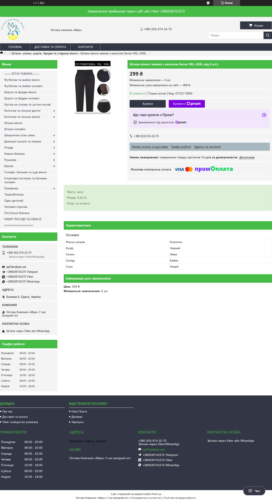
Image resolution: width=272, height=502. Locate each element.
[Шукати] (268, 35)
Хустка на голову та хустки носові (27, 104)
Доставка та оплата (50, 47)
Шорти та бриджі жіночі (20, 92)
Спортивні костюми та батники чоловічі (25, 180)
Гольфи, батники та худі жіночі (25, 172)
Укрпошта (77, 422)
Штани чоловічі (14, 129)
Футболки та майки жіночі (22, 80)
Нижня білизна (14, 153)
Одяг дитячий (13, 200)
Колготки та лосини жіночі (22, 116)
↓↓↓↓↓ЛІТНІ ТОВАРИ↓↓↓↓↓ (22, 73)
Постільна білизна (16, 213)
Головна (15, 47)
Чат (257, 491)
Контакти (85, 47)
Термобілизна (14, 194)
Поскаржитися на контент (146, 497)
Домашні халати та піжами (22, 141)
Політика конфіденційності (180, 497)
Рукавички (11, 188)
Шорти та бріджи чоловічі (21, 98)
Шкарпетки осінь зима (19, 135)
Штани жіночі (13, 123)
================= (18, 225)
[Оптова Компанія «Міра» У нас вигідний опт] (13, 41)
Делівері (76, 416)
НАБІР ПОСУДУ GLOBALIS (22, 219)
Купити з (179, 103)
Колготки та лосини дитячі (22, 110)
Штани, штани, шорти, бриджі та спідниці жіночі (45, 53)
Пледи (8, 147)
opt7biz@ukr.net (16, 267)
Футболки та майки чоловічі (23, 86)
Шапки (8, 166)
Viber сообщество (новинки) (20, 422)
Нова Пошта (79, 411)
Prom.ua (156, 494)
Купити (148, 103)
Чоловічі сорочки (15, 206)
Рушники (10, 160)
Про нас (7, 411)
